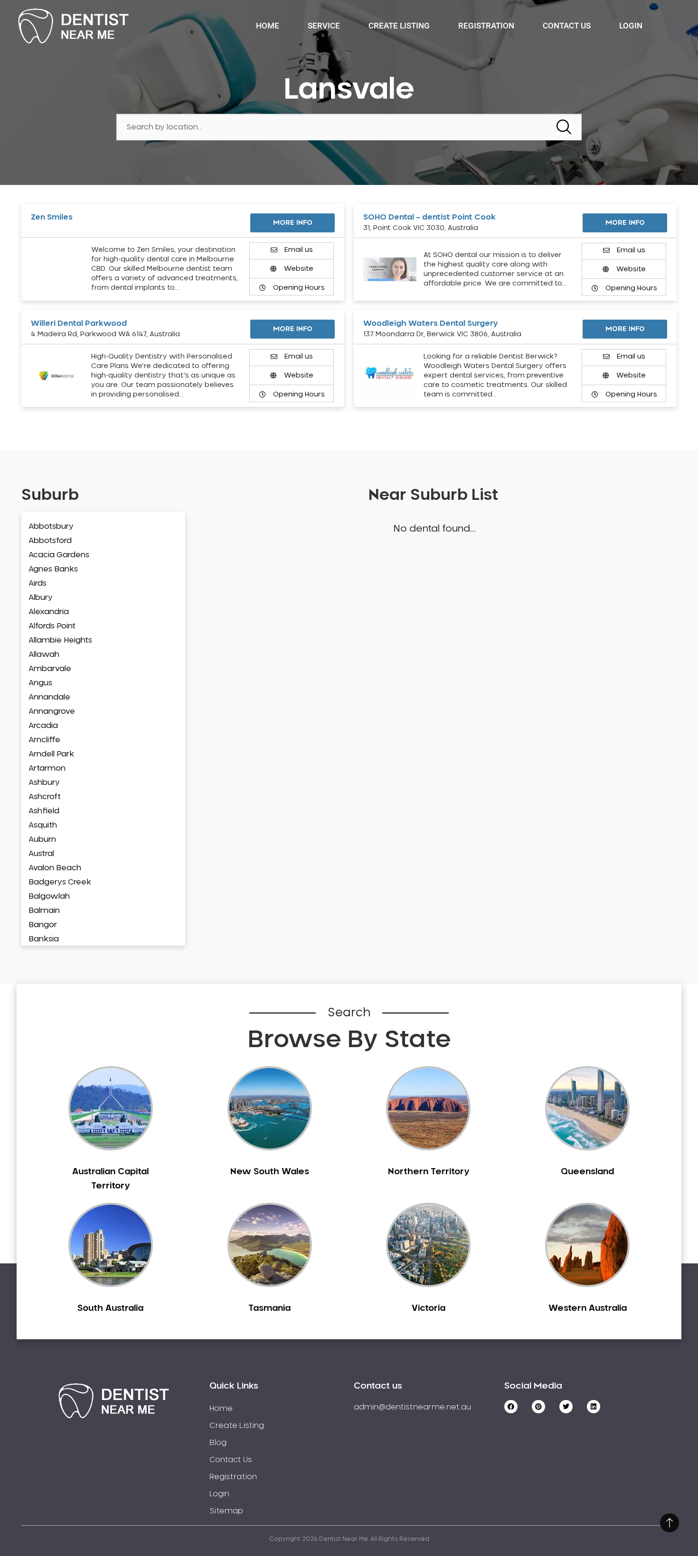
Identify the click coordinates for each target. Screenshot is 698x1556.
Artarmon (47, 768)
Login (630, 25)
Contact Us (567, 25)
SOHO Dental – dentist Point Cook (429, 217)
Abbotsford (50, 540)
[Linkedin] (593, 1406)
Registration (486, 25)
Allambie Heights (60, 640)
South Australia (110, 1308)
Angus (40, 683)
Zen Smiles (52, 217)
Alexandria (48, 612)
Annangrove (51, 711)
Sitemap (226, 1511)
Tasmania (269, 1308)
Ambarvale (49, 668)
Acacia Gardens (58, 555)
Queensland (587, 1172)
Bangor (42, 925)
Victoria (428, 1308)
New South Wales (269, 1172)
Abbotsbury (51, 526)
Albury (40, 597)
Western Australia (587, 1308)
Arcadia (43, 725)
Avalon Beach (54, 868)
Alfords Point (51, 626)
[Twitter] (566, 1406)
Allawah (43, 654)
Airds (37, 583)
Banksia (43, 939)
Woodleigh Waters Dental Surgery (430, 323)
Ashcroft (44, 797)
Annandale (49, 697)
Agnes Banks (53, 569)
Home (267, 25)
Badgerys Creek (59, 882)
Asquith (42, 825)
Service (324, 25)
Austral (41, 853)
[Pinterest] (538, 1406)
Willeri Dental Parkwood (79, 323)
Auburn (42, 839)
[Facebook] (511, 1406)
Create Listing (399, 25)
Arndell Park (51, 754)
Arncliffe (44, 740)
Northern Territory (428, 1172)
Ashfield (43, 811)
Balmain (44, 910)
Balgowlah (49, 896)
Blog (217, 1442)
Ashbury (44, 782)
